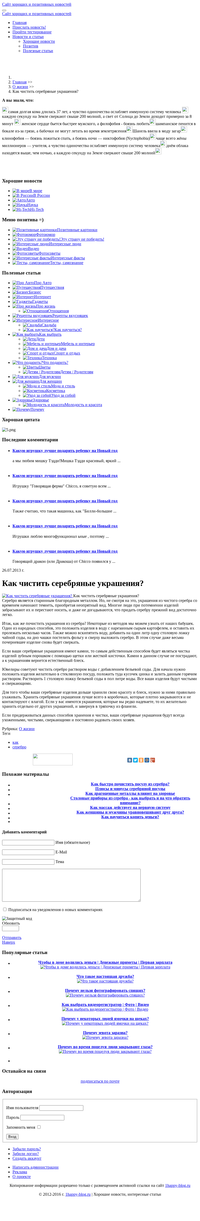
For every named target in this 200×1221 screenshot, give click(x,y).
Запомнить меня (20, 1127)
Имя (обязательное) (72, 842)
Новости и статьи (28, 36)
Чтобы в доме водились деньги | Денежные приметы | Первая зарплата (105, 962)
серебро (19, 747)
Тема (59, 861)
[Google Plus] (152, 760)
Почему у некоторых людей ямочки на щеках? (105, 1018)
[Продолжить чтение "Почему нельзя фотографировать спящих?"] (105, 995)
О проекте (21, 1176)
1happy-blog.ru (177, 1185)
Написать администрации (35, 1167)
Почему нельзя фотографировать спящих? (105, 990)
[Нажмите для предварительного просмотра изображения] (37, 596)
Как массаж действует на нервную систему (130, 807)
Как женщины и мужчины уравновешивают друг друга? (130, 812)
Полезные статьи (38, 50)
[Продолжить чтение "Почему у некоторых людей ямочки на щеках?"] (105, 1023)
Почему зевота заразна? (105, 1032)
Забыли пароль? (26, 1149)
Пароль (12, 1117)
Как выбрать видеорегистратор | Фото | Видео (105, 1004)
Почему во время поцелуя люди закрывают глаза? (105, 1047)
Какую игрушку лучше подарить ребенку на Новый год (64, 450)
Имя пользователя (22, 1108)
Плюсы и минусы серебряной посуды (130, 788)
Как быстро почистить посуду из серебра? (130, 784)
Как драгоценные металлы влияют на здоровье (130, 793)
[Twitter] (135, 760)
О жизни (20, 86)
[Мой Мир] (147, 760)
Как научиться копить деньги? (130, 817)
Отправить (11, 937)
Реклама (19, 1172)
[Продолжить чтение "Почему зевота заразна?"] (105, 1037)
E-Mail (61, 852)
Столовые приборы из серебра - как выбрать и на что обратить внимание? (130, 800)
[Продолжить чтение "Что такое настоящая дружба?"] (105, 981)
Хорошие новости (39, 41)
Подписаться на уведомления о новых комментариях (55, 909)
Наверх (8, 942)
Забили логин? (25, 1153)
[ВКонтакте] (129, 760)
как (15, 742)
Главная (19, 22)
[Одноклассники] (141, 760)
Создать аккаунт (26, 1158)
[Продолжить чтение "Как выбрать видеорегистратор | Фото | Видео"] (105, 1009)
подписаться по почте (100, 1081)
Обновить (11, 923)
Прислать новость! (29, 27)
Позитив (30, 46)
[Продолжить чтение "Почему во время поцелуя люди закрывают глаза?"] (105, 1051)
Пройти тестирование (32, 32)
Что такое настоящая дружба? (105, 976)
